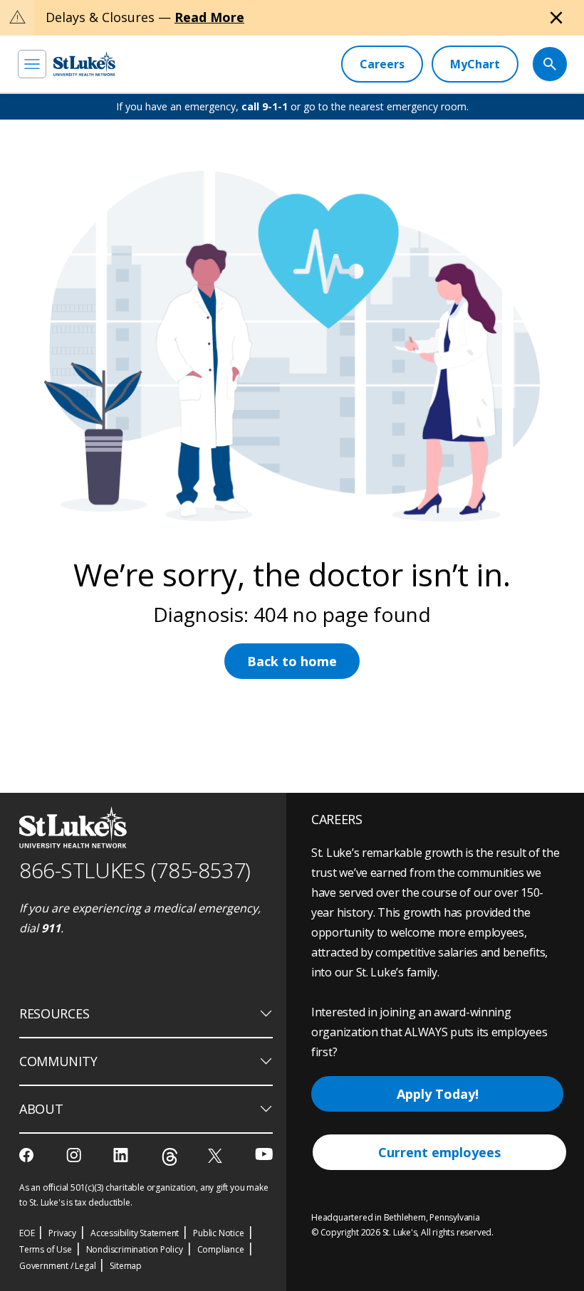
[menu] (32, 64)
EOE (26, 1233)
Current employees (439, 1152)
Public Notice (218, 1233)
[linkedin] (122, 1155)
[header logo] (84, 64)
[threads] (170, 1157)
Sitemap (126, 1266)
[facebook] (28, 1155)
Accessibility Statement (134, 1233)
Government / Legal (57, 1266)
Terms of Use (45, 1249)
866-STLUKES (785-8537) (135, 870)
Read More (209, 17)
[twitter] (217, 1155)
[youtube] (264, 1154)
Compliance (220, 1249)
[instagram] (75, 1155)
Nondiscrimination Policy (134, 1249)
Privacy (62, 1233)
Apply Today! (438, 1093)
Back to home (292, 661)
